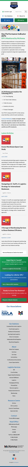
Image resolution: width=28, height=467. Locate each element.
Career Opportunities (14, 362)
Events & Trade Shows (14, 408)
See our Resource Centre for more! (13, 252)
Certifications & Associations (14, 359)
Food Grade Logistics (14, 329)
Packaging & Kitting (14, 382)
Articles (14, 403)
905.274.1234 (15, 437)
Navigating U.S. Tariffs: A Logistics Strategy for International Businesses (13, 186)
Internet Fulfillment (14, 377)
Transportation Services (14, 390)
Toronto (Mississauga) (14, 418)
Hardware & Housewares (14, 331)
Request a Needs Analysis (10, 300)
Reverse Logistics (14, 388)
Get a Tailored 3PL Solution (10, 284)
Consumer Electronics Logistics (14, 326)
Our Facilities (14, 357)
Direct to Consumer (14, 336)
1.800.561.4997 (16, 434)
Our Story (14, 352)
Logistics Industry (6, 193)
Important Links (14, 411)
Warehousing (14, 393)
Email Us (21, 20)
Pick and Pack (14, 385)
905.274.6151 (14, 439)
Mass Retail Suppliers (14, 342)
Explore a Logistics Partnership (12, 268)
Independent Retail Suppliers (14, 339)
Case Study (5, 153)
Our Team (14, 354)
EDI (14, 369)
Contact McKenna (6, 118)
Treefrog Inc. (16, 462)
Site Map (17, 451)
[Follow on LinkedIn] (13, 458)
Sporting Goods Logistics (14, 334)
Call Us (8, 20)
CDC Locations (14, 405)
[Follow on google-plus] (15, 458)
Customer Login (8, 11)
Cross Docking (14, 372)
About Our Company (14, 349)
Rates (14, 395)
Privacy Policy (12, 451)
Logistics (14, 380)
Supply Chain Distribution (14, 375)
